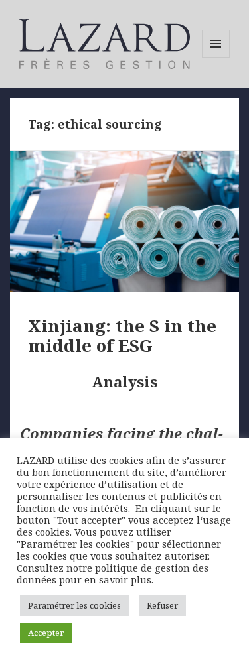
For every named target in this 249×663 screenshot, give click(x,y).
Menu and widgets (216, 57)
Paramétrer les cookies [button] (74, 605)
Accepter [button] (46, 632)
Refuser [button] (162, 605)
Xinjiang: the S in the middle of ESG (122, 335)
